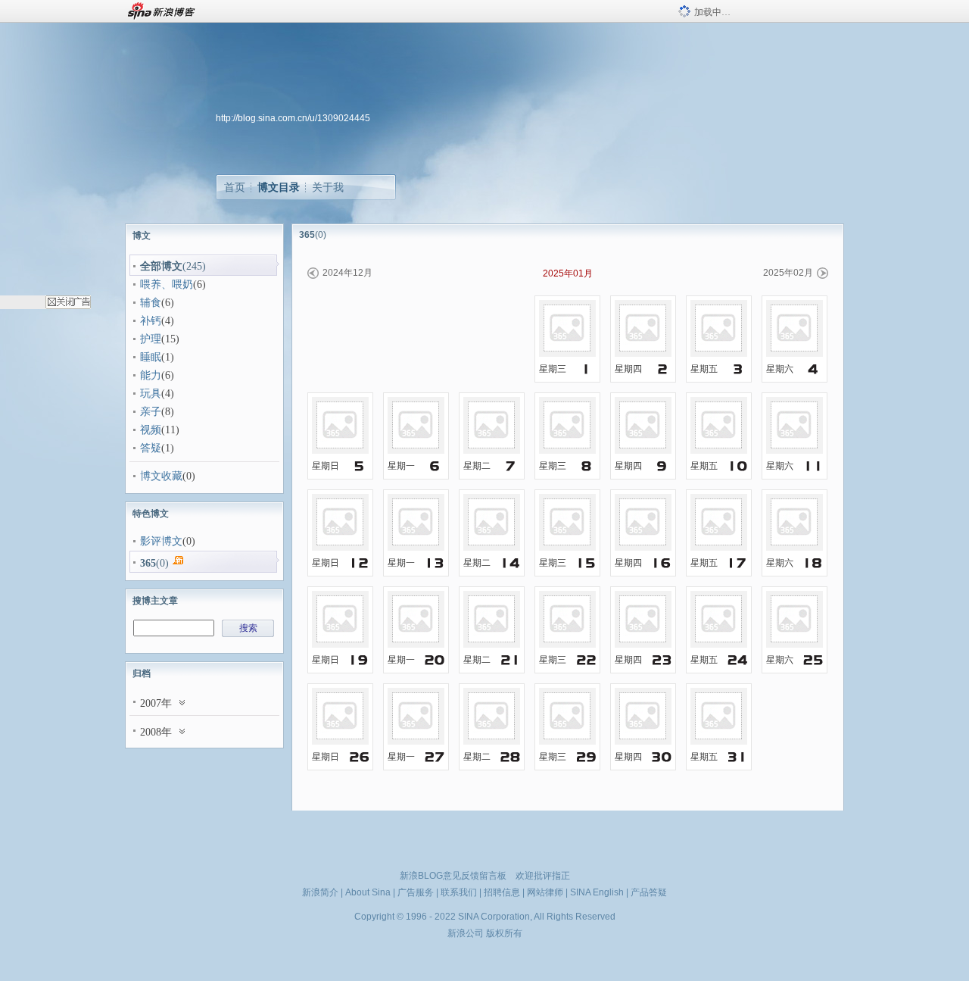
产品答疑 (649, 892)
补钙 (150, 320)
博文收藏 (161, 476)
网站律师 (545, 892)
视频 (150, 430)
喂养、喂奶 (166, 284)
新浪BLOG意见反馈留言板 (453, 875)
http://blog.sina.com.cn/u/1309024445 (293, 118)
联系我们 (459, 892)
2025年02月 (788, 272)
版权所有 (504, 933)
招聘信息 (502, 892)
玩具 (150, 393)
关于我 (328, 187)
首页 (234, 187)
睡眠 (150, 357)
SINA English (597, 892)
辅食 (150, 302)
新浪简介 (320, 892)
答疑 (150, 448)
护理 (150, 339)
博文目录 (278, 187)
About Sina (368, 892)
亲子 (150, 411)
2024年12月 (347, 272)
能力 (150, 375)
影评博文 (161, 541)
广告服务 (415, 892)
